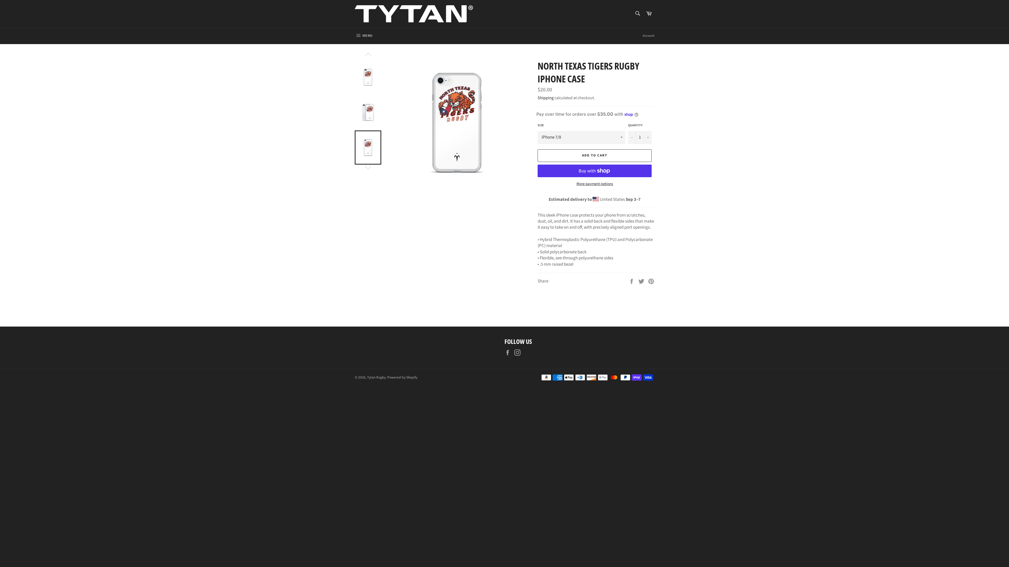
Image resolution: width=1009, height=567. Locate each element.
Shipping (546, 98)
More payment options (594, 184)
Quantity (635, 125)
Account (648, 35)
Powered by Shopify (402, 377)
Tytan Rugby (376, 377)
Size (541, 125)
